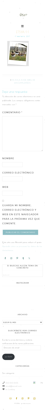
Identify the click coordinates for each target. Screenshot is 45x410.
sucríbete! (8, 357)
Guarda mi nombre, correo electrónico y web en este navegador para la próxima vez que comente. (21, 214)
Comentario (12, 112)
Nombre (8, 158)
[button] (22, 26)
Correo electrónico (18, 172)
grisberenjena (22, 15)
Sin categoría (8, 373)
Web (5, 187)
